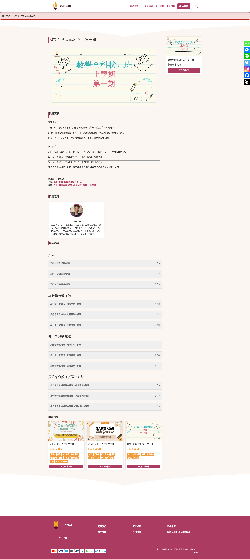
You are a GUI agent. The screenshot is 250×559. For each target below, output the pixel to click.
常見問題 (170, 6)
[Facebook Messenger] (247, 50)
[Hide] (249, 87)
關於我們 (159, 6)
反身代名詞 (105, 454)
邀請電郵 (53, 458)
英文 (57, 461)
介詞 (90, 454)
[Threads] (247, 82)
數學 (61, 182)
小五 (56, 182)
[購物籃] (196, 6)
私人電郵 (74, 454)
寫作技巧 (74, 458)
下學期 (66, 458)
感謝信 (52, 454)
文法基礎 (104, 458)
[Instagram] (247, 69)
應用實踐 (63, 185)
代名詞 (96, 454)
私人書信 (66, 454)
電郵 (60, 458)
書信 (59, 454)
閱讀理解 (64, 461)
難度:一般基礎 (89, 185)
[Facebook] (247, 75)
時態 (113, 454)
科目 (82, 182)
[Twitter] (247, 63)
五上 (56, 185)
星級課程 (134, 6)
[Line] (247, 56)
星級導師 (149, 6)
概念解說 (77, 185)
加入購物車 (184, 70)
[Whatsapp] (247, 43)
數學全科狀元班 (71, 182)
